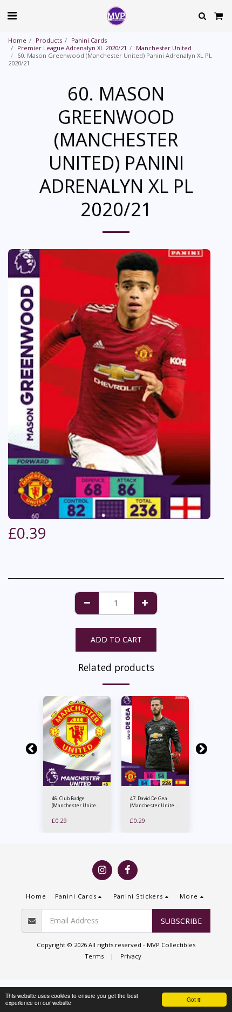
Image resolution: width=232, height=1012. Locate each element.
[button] (12, 15)
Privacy (130, 956)
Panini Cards (89, 40)
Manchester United (164, 48)
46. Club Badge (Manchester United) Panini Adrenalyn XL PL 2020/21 (76, 802)
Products (49, 40)
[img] (77, 741)
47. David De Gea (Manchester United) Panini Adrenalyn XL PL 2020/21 (154, 802)
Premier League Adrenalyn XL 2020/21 (72, 48)
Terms (94, 956)
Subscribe (181, 921)
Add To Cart (78, 780)
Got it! (194, 999)
